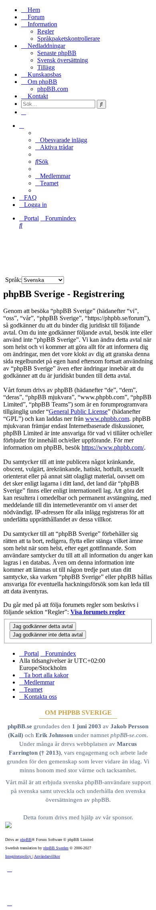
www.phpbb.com (107, 418)
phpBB (26, 839)
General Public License (78, 411)
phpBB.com (52, 88)
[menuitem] (61, 140)
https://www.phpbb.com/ (113, 447)
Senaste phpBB (56, 53)
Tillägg (46, 67)
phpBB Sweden (55, 848)
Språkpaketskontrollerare (68, 38)
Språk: (13, 279)
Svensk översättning (62, 60)
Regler (45, 31)
